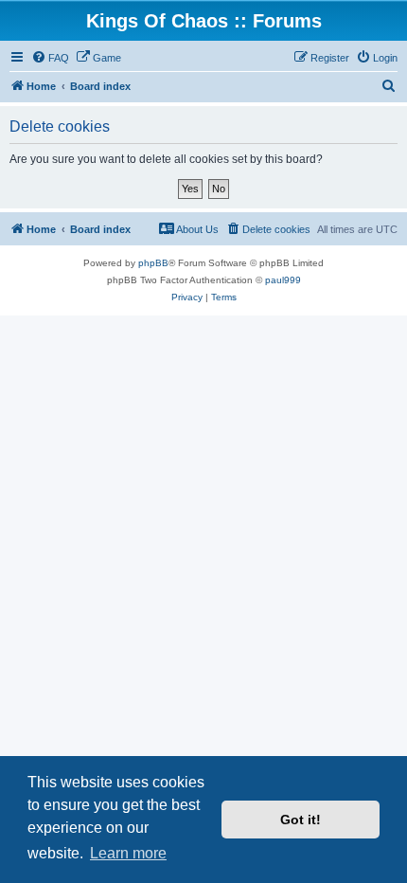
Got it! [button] (300, 819)
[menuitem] (50, 57)
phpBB (153, 263)
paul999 (283, 280)
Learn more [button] (128, 853)
